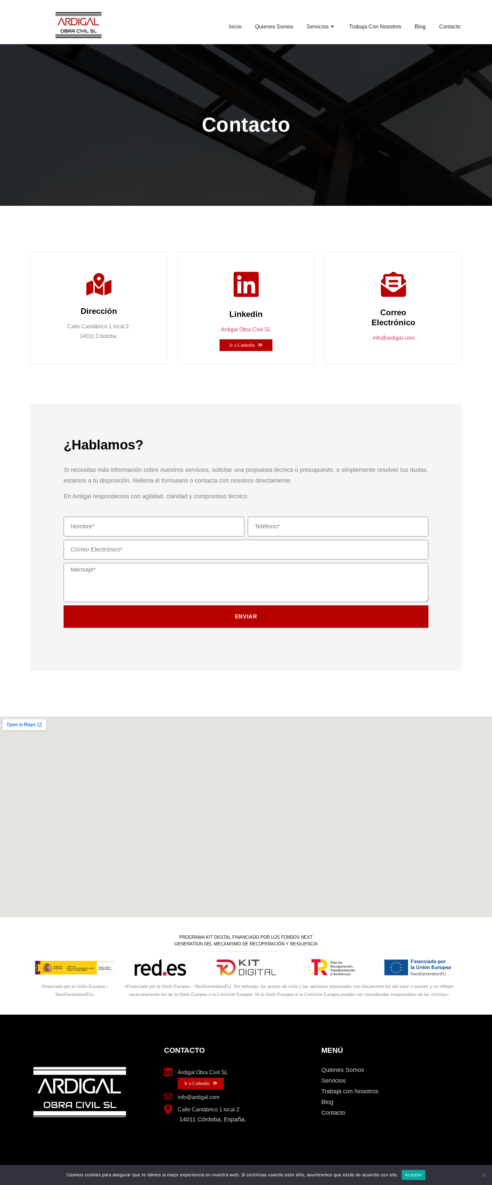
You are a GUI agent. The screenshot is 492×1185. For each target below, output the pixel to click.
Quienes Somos (274, 26)
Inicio (235, 26)
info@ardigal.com (393, 338)
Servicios (318, 26)
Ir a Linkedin (242, 345)
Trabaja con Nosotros (375, 26)
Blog (420, 26)
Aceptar (413, 1174)
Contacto (450, 26)
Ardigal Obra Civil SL (246, 329)
